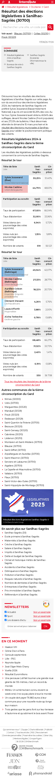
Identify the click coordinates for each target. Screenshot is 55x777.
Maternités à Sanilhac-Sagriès (20, 540)
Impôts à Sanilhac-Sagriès (18, 552)
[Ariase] (15, 773)
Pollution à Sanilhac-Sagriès (19, 575)
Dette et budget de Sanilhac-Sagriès (23, 556)
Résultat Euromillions (16, 674)
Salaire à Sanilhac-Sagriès (18, 548)
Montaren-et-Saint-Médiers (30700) (23, 442)
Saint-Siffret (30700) (15, 450)
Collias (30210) (41, 33)
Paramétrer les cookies (32, 735)
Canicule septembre (15, 654)
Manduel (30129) (13, 410)
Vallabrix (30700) (13, 473)
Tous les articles (22, 732)
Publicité (48, 730)
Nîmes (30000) (13, 399)
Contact (11, 732)
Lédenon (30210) (13, 438)
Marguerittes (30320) (16, 407)
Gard (46, 7)
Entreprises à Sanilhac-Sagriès (20, 586)
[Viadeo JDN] (40, 767)
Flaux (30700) (12, 477)
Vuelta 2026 (11, 670)
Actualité (11, 612)
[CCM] (40, 755)
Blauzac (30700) (22, 33)
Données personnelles (12, 735)
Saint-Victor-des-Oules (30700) (21, 481)
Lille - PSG (10, 658)
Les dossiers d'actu (16, 620)
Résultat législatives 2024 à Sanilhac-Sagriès (15, 58)
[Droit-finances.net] (40, 761)
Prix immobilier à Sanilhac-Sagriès (22, 590)
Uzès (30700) (11, 403)
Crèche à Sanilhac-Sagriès (18, 544)
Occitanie (36, 7)
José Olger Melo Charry (17, 666)
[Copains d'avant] (15, 767)
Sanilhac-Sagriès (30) (15, 532)
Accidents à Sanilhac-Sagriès (19, 567)
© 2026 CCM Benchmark (27, 741)
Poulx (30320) (9, 37)
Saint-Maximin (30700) (17, 458)
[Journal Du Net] (15, 761)
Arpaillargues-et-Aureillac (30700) (22, 454)
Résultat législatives (17, 7)
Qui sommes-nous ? (11, 730)
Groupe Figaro (35, 739)
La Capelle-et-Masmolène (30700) (22, 469)
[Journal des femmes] (15, 755)
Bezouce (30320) (13, 426)
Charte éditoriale (36, 730)
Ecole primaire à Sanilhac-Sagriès (22, 536)
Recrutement (42, 732)
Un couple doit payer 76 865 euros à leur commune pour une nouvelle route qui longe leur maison (28, 701)
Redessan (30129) (14, 418)
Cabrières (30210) (14, 434)
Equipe (25, 730)
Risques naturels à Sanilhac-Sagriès (23, 579)
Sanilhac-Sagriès (37, 55)
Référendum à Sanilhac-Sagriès (21, 594)
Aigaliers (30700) (13, 465)
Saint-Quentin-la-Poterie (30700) (22, 422)
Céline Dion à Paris (15, 651)
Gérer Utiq (48, 735)
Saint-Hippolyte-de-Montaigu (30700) (24, 485)
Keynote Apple (12, 662)
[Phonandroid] (40, 773)
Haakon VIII (11, 647)
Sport (10, 616)
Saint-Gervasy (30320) (16, 430)
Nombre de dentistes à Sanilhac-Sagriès (25, 582)
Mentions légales (21, 739)
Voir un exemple (42, 612)
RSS (32, 732)
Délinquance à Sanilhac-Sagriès (21, 571)
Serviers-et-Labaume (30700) (20, 461)
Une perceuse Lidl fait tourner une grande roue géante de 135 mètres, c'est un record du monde (29, 682)
